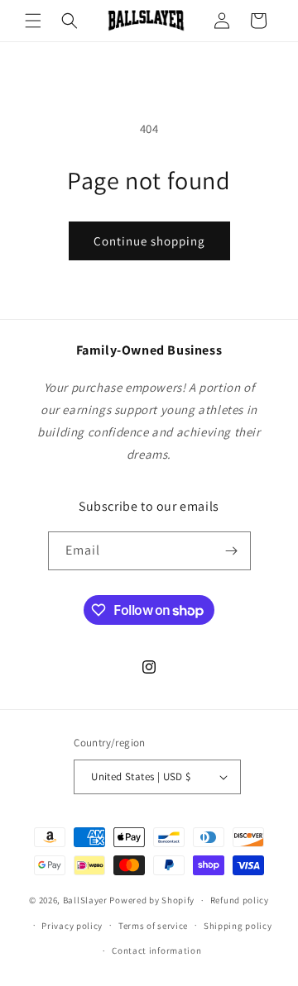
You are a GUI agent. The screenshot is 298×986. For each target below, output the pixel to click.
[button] (33, 20)
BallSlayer (85, 900)
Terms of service (153, 925)
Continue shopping (149, 241)
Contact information (156, 950)
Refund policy (239, 900)
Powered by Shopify (152, 900)
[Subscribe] (232, 550)
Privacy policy (72, 925)
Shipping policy (238, 925)
